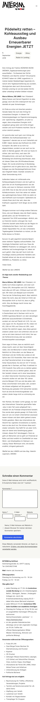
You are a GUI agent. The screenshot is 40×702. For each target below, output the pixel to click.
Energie (19, 53)
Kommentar (7, 489)
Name (5, 512)
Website (30, 512)
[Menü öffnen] (36, 6)
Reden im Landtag (22, 57)
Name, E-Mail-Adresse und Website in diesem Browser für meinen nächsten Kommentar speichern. (18, 527)
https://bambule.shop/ (14, 620)
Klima (28, 53)
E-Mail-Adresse (18, 513)
